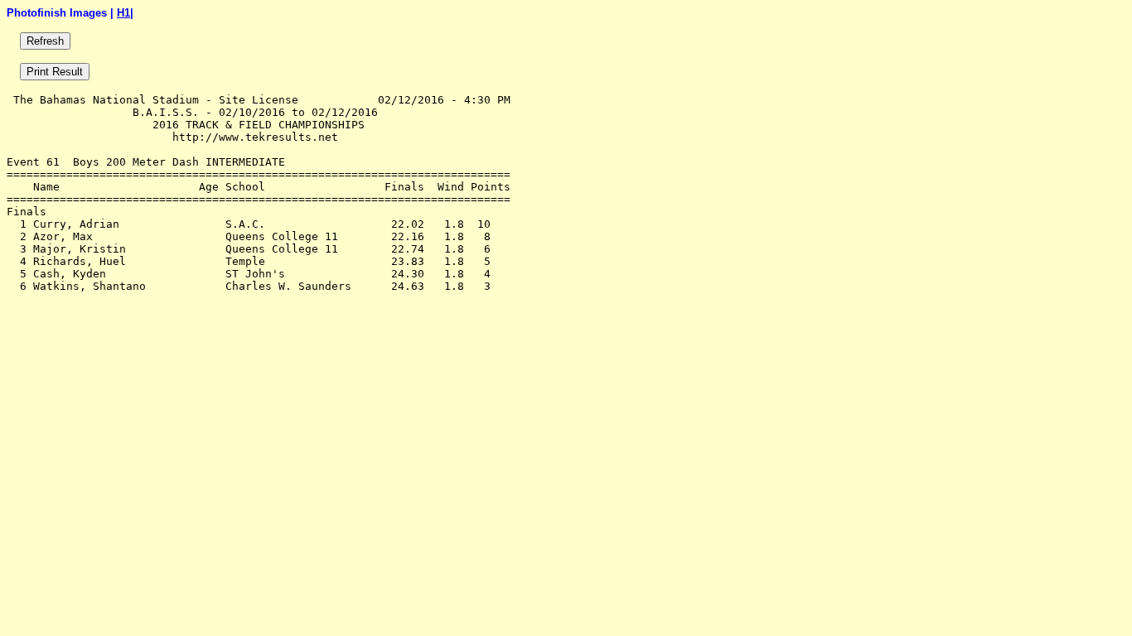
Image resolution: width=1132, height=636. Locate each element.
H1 (123, 13)
